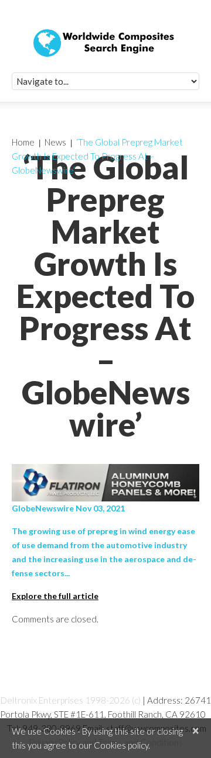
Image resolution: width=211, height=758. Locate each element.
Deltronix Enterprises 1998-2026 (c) (71, 700)
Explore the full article (55, 596)
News (55, 142)
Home (23, 142)
